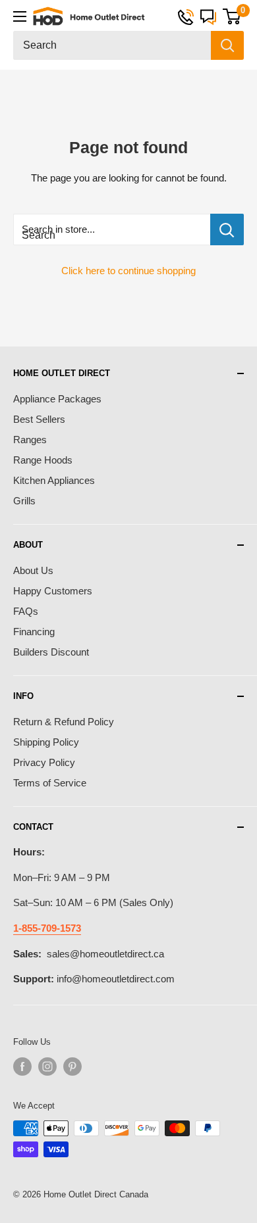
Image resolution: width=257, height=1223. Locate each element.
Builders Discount (51, 652)
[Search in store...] (227, 229)
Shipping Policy (46, 742)
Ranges (30, 439)
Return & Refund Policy (63, 721)
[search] (112, 45)
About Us (33, 570)
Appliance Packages (57, 398)
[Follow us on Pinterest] (72, 1066)
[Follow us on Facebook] (22, 1066)
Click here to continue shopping (128, 270)
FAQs (25, 611)
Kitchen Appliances (54, 480)
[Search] (227, 45)
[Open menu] (19, 16)
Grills (24, 500)
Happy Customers (52, 590)
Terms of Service (49, 782)
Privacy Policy (44, 762)
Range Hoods (42, 460)
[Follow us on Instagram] (47, 1066)
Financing (34, 631)
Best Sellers (39, 419)
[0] (232, 16)
